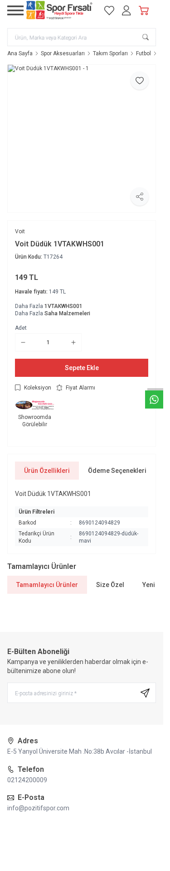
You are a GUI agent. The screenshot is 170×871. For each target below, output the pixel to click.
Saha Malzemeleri (67, 313)
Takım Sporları (110, 53)
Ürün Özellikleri (47, 470)
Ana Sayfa (20, 53)
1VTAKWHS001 (63, 306)
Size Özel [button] (110, 584)
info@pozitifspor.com (38, 808)
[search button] (145, 37)
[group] (81, 138)
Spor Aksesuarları (63, 53)
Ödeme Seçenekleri (117, 470)
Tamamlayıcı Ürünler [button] (47, 584)
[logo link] (59, 10)
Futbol (143, 53)
